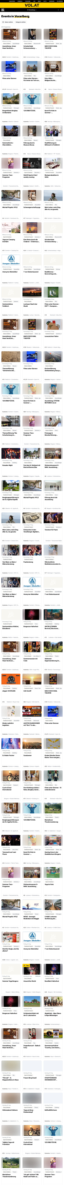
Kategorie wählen (21, 22)
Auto (45, 1)
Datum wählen (9, 22)
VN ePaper (60, 1)
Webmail (20, 1)
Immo (39, 1)
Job (34, 1)
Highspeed (12, 1)
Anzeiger (51, 1)
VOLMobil (28, 1)
